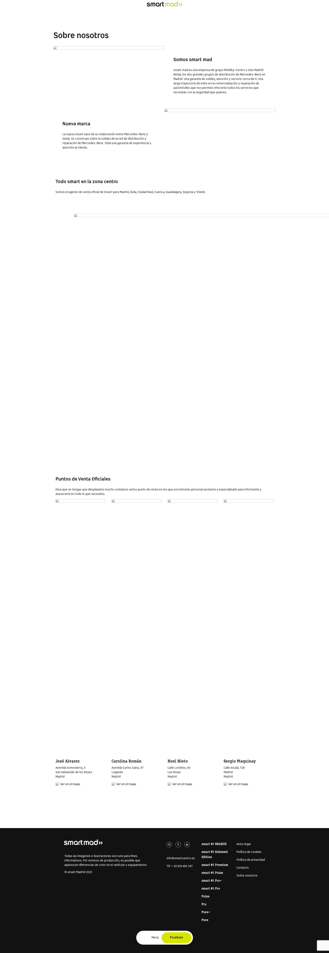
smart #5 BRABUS (214, 844)
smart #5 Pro (211, 888)
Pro (204, 904)
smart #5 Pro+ (212, 880)
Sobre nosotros (247, 875)
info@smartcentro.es (181, 858)
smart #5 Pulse (212, 873)
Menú (155, 937)
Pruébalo (176, 937)
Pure (205, 920)
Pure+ (206, 912)
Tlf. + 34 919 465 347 (180, 866)
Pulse (206, 896)
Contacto (242, 867)
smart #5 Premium (215, 865)
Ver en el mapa (70, 784)
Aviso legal (243, 844)
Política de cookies (248, 852)
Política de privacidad (250, 860)
